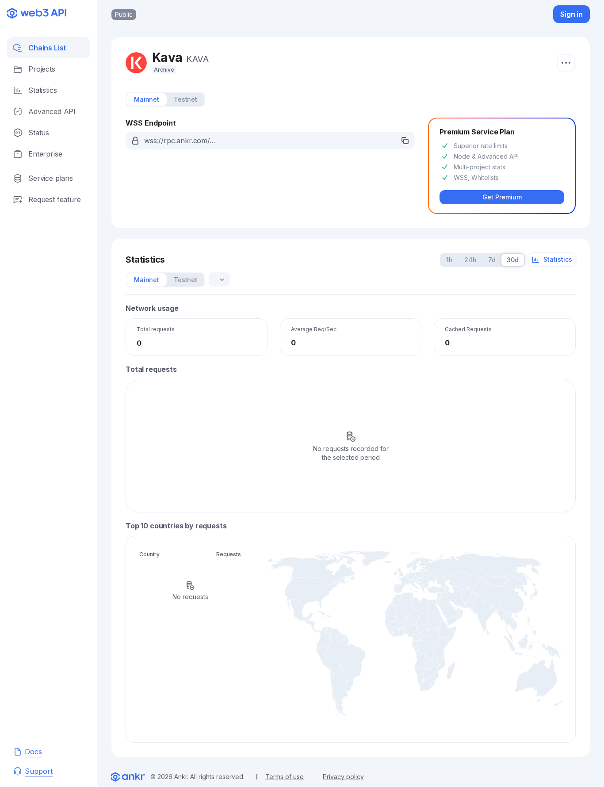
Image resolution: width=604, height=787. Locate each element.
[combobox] (217, 279)
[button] (270, 140)
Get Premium (502, 197)
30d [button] (513, 260)
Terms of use (284, 776)
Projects (41, 69)
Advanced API (52, 111)
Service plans (50, 178)
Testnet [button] (185, 99)
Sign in (571, 14)
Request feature (54, 199)
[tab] (146, 99)
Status (38, 132)
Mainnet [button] (146, 99)
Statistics (42, 90)
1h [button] (449, 260)
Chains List (47, 47)
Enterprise (45, 153)
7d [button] (492, 260)
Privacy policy (343, 776)
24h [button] (470, 260)
